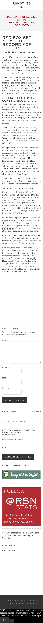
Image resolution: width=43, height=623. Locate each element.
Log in (33, 603)
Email (5, 378)
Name (5, 367)
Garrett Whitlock (13, 238)
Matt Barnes (7, 240)
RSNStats (21, 3)
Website (5, 388)
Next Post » (36, 411)
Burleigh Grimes (15, 171)
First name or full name (12, 439)
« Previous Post (9, 411)
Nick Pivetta (8, 228)
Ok (4, 620)
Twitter (8, 535)
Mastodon (17, 535)
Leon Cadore (22, 174)
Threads (6, 538)
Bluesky (26, 535)
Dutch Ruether (20, 168)
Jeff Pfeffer (7, 168)
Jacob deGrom (31, 65)
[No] (11, 621)
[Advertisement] (21, 296)
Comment (7, 340)
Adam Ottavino (28, 238)
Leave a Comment (28, 52)
